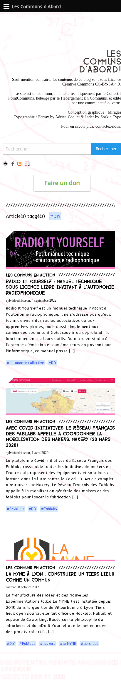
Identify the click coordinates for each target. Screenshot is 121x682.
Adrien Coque (66, 117)
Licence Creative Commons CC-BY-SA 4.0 (91, 81)
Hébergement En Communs (84, 98)
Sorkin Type (110, 117)
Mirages (114, 112)
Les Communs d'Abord (36, 6)
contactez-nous (107, 126)
